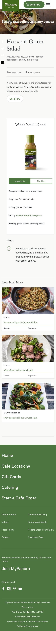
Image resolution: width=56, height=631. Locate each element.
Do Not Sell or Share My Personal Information (27, 621)
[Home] (10, 4)
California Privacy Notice (27, 626)
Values (5, 521)
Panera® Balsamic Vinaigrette (28, 215)
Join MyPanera (16, 568)
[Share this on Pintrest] (2, 55)
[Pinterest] (14, 588)
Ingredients (20, 180)
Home (7, 455)
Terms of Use (27, 607)
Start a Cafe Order (19, 497)
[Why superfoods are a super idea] (28, 396)
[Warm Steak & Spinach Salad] (28, 348)
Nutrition (41, 180)
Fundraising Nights (37, 521)
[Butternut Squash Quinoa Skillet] (28, 300)
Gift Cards (11, 476)
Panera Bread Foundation (41, 529)
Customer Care (35, 537)
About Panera (9, 514)
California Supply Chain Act (27, 616)
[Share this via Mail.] (2, 62)
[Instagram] (8, 588)
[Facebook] (3, 588)
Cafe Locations (16, 466)
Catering (10, 487)
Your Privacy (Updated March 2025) (27, 611)
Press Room (8, 529)
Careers (5, 537)
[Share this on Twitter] (2, 49)
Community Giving (37, 514)
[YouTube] (20, 588)
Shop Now (35, 4)
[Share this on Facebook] (2, 42)
